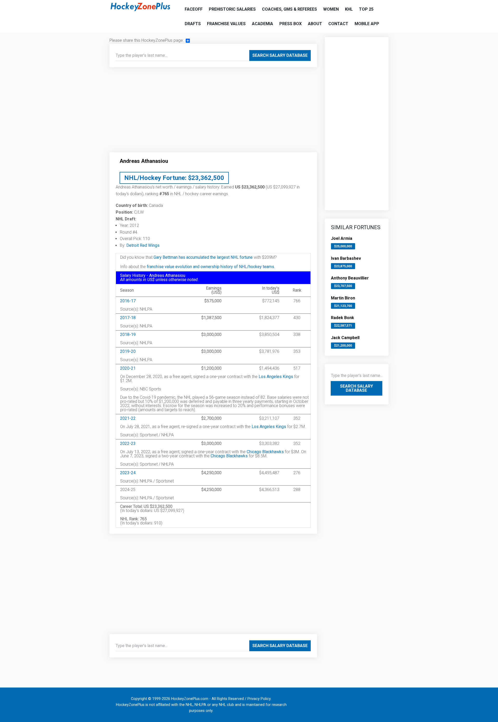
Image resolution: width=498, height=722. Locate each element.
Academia (262, 23)
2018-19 (128, 334)
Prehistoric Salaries (232, 9)
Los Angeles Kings (276, 376)
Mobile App (367, 23)
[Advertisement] (213, 111)
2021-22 (128, 418)
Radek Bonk (342, 317)
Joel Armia (341, 238)
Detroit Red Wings (143, 245)
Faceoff (194, 9)
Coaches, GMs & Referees (289, 9)
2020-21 (128, 368)
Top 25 (366, 9)
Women (331, 9)
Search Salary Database (280, 55)
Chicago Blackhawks (265, 451)
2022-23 (128, 443)
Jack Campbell (345, 337)
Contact (338, 23)
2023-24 (128, 472)
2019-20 (128, 351)
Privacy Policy (259, 699)
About (315, 23)
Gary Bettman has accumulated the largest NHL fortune (203, 257)
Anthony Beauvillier (350, 278)
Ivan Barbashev (346, 258)
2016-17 (128, 300)
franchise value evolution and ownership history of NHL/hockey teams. (211, 266)
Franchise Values (226, 23)
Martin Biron (343, 298)
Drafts (193, 23)
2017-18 (128, 317)
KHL (349, 9)
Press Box (290, 23)
